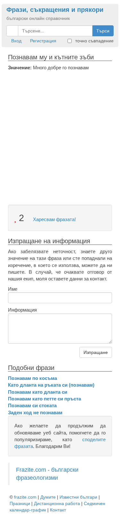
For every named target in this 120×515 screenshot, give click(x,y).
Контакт (58, 509)
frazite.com (25, 497)
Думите (48, 497)
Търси (102, 30)
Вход (16, 40)
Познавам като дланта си (37, 392)
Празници (20, 503)
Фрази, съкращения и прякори (54, 9)
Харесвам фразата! (54, 219)
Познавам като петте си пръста (44, 398)
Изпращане (96, 352)
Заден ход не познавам (35, 412)
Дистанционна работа (57, 503)
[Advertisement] (60, 134)
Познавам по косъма (32, 378)
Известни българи (78, 497)
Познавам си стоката (32, 405)
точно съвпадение (94, 40)
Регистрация (43, 40)
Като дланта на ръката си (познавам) (51, 385)
